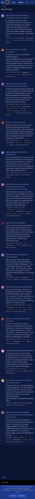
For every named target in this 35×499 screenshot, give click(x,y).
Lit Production (9, 207)
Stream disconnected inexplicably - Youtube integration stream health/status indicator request (18, 186)
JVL (6, 368)
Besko (7, 172)
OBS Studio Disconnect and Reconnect (19, 287)
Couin (7, 72)
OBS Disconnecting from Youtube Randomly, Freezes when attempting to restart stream (19, 414)
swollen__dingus (10, 104)
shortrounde (9, 38)
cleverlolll (8, 243)
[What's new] (27, 2)
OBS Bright (6, 482)
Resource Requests (11, 247)
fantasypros (9, 437)
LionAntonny (9, 305)
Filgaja (7, 339)
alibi (7, 140)
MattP (7, 277)
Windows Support (10, 76)
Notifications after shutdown (16, 223)
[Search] (32, 2)
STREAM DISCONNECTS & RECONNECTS (20, 351)
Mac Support (19, 442)
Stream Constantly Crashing (15, 122)
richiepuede (9, 403)
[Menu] (3, 2)
